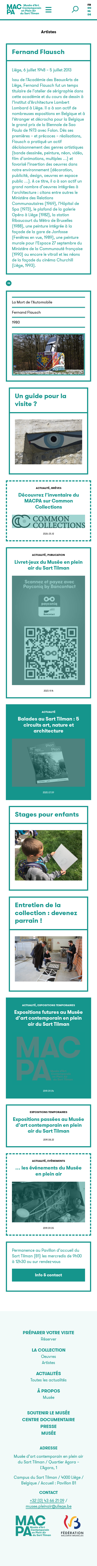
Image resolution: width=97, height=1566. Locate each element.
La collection (48, 1350)
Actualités (48, 1373)
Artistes (48, 1362)
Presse (48, 1426)
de (89, 14)
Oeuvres (48, 1356)
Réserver (48, 1339)
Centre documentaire (48, 1420)
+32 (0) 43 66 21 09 (47, 1500)
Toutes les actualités (48, 1380)
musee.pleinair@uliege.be (49, 1506)
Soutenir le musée (48, 1413)
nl (89, 11)
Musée (48, 1397)
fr (89, 4)
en (89, 7)
